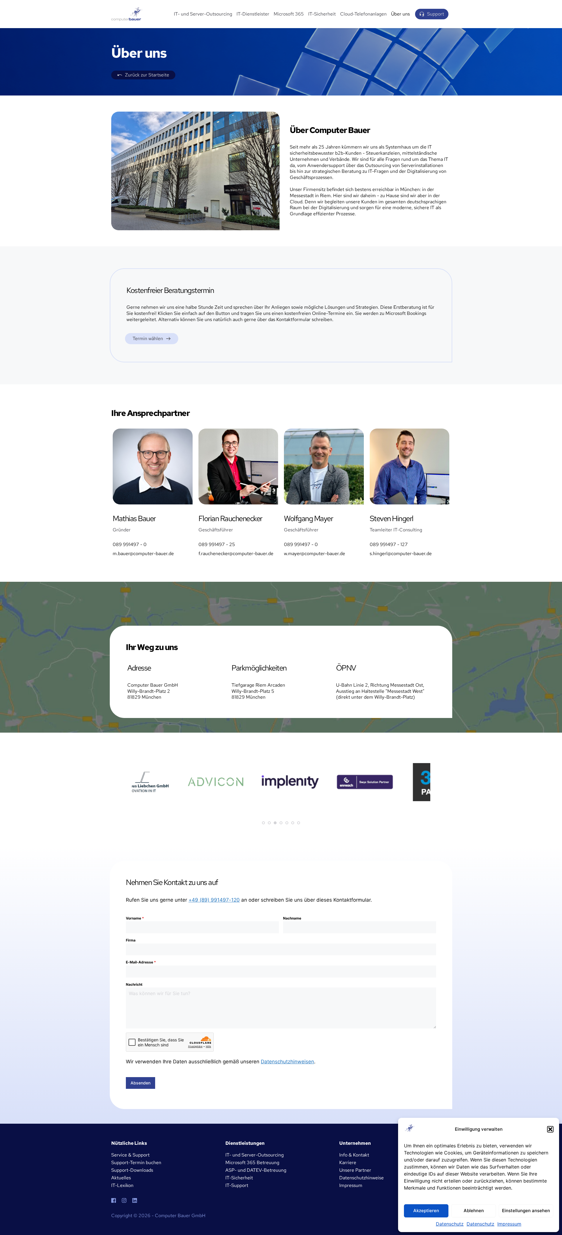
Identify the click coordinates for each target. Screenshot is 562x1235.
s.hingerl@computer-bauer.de (401, 553)
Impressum (509, 1224)
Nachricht (134, 984)
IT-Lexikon (122, 1185)
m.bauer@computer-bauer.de (143, 553)
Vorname (135, 918)
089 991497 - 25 (216, 544)
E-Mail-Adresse (141, 962)
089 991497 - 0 (130, 544)
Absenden (140, 1082)
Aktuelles (121, 1178)
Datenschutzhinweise (361, 1178)
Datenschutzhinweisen (287, 1062)
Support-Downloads (132, 1170)
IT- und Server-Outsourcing (254, 1155)
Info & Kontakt (354, 1155)
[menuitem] (203, 14)
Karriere (347, 1162)
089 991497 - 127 (389, 544)
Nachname (292, 918)
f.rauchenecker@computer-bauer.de (235, 553)
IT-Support (236, 1185)
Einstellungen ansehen (526, 1210)
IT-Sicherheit (239, 1178)
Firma (131, 940)
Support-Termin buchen (136, 1162)
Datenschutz (450, 1224)
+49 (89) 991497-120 (214, 900)
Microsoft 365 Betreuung (252, 1162)
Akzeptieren (426, 1210)
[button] (550, 1129)
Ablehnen (474, 1210)
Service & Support (130, 1155)
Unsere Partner (355, 1170)
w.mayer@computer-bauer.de (314, 553)
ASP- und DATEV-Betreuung (255, 1170)
